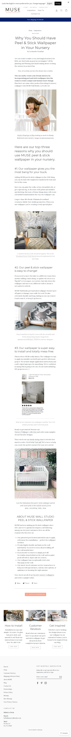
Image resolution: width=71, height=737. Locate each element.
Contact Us (35, 14)
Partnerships (8, 689)
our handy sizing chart (35, 440)
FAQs (5, 670)
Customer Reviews (10, 673)
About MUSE (8, 679)
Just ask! (38, 442)
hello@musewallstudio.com (12, 718)
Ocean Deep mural (33, 337)
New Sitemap (8, 699)
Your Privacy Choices (10, 702)
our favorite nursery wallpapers (42, 575)
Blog (5, 683)
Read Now (35, 647)
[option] (35, 20)
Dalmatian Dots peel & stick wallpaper (36, 503)
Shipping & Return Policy (12, 676)
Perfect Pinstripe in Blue (26, 135)
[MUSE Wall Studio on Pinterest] (41, 683)
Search (6, 667)
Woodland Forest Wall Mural (26, 256)
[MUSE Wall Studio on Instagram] (45, 683)
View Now (13, 646)
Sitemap (6, 695)
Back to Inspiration (37, 594)
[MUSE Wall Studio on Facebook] (38, 683)
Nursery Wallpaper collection (26, 432)
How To (41, 10)
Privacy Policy (8, 692)
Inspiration (31, 10)
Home (30, 30)
